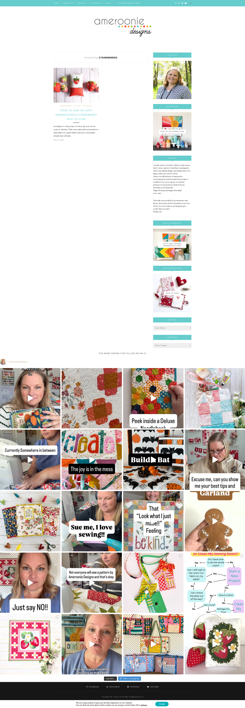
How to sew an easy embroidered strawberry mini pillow (76, 114)
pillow (77, 106)
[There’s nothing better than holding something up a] (153, 521)
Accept (162, 704)
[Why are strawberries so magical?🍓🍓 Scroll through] (30, 644)
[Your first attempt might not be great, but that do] (92, 460)
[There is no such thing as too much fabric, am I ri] (30, 583)
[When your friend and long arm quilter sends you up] (92, 398)
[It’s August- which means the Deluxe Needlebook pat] (30, 521)
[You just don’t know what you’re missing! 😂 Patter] (92, 583)
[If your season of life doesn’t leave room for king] (92, 644)
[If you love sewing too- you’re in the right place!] (92, 521)
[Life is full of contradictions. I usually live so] (30, 460)
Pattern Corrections (129, 3)
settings (143, 705)
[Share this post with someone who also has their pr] (30, 398)
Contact (82, 3)
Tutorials (96, 3)
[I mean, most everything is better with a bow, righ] (153, 644)
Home (56, 3)
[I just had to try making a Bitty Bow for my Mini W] (153, 583)
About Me (68, 3)
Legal (108, 3)
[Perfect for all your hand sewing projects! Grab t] (153, 398)
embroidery (66, 106)
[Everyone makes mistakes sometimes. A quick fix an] (153, 460)
